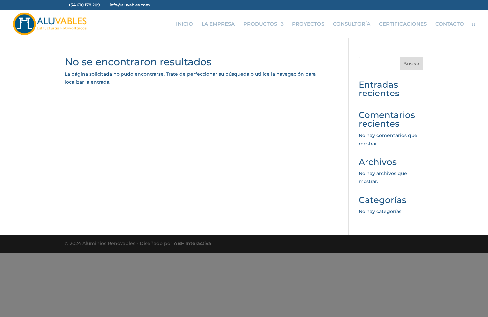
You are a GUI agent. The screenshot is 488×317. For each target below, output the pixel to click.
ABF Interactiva (192, 243)
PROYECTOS (308, 24)
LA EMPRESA (218, 24)
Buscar (411, 64)
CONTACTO (449, 24)
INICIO (184, 24)
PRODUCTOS (260, 24)
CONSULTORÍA (351, 24)
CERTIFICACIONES (403, 24)
